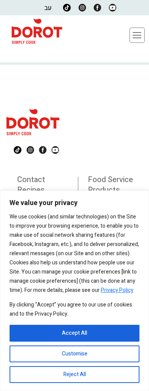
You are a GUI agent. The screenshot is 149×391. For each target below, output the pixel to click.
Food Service (110, 179)
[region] (74, 291)
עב (48, 8)
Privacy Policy (117, 290)
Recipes (31, 190)
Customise (74, 354)
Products (104, 190)
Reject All (74, 374)
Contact (31, 179)
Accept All (74, 333)
